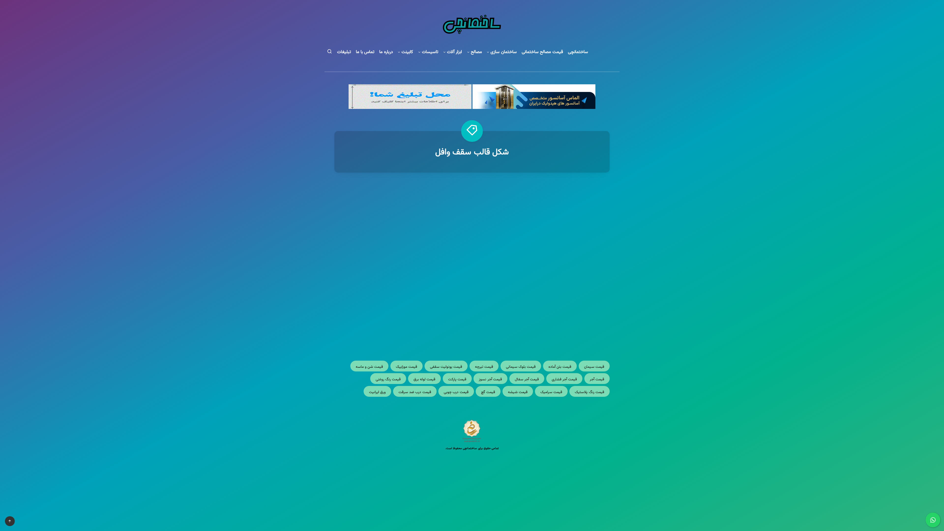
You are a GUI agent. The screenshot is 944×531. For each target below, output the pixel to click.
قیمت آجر (597, 379)
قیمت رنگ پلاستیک (589, 392)
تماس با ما (365, 52)
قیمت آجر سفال (527, 379)
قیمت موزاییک (406, 367)
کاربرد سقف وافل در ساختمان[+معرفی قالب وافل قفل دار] (543, 266)
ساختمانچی (578, 52)
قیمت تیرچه (484, 367)
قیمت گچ (488, 392)
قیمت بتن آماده (560, 367)
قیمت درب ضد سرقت (414, 392)
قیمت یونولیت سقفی (446, 367)
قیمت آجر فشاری (564, 379)
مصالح (476, 52)
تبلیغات (344, 52)
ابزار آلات (454, 52)
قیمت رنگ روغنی (388, 379)
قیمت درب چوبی (456, 392)
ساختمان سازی (503, 52)
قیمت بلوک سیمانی (521, 367)
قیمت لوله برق (424, 379)
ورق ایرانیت (377, 392)
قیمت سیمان (594, 367)
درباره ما (386, 52)
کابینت (407, 52)
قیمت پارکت (457, 379)
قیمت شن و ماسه (369, 367)
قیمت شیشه (518, 392)
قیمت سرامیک (551, 392)
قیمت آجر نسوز (490, 379)
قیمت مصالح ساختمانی (542, 52)
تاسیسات (430, 52)
